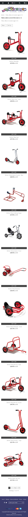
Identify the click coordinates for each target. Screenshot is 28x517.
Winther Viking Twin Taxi (14, 478)
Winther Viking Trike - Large (14, 99)
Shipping (7, 499)
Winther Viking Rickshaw (14, 289)
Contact (24, 499)
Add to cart (14, 58)
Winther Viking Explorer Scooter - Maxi (14, 175)
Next (15, 488)
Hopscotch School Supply (15, 511)
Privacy (20, 499)
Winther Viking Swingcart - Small (14, 326)
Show (3, 25)
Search (3, 499)
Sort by (9, 25)
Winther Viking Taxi (14, 137)
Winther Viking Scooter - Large (14, 440)
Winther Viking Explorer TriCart (14, 251)
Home (2, 15)
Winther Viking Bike (14, 61)
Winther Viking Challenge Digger (14, 213)
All (19, 488)
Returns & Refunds (14, 499)
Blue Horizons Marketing (16, 514)
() (26, 3)
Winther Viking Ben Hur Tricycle (14, 402)
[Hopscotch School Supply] (14, 9)
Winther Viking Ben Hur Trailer (14, 364)
